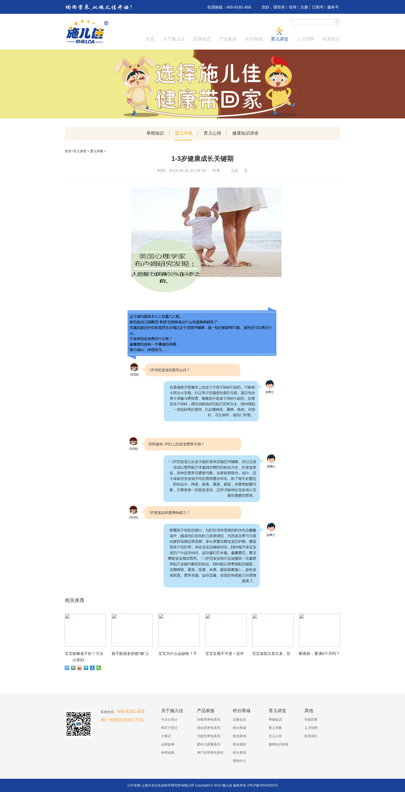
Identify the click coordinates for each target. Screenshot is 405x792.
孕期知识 (155, 133)
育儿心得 (212, 133)
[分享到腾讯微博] (86, 668)
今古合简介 (169, 720)
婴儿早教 (184, 133)
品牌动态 (202, 39)
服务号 (333, 7)
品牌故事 (167, 744)
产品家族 (228, 39)
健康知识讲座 (245, 133)
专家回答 (311, 720)
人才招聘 (305, 39)
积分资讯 (239, 753)
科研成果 (167, 753)
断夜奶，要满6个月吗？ (319, 653)
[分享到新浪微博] (79, 668)
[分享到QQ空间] (73, 668)
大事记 (166, 736)
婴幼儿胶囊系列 (208, 744)
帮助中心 (239, 761)
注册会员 (239, 720)
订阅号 (317, 7)
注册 (304, 7)
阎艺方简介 (169, 728)
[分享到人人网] (92, 668)
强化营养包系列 (208, 728)
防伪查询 (239, 736)
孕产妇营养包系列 (210, 753)
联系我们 (331, 39)
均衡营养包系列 (208, 720)
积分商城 (254, 39)
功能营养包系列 (208, 736)
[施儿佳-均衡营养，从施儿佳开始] (87, 43)
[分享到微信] (98, 668)
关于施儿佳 (174, 39)
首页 (150, 39)
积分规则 (239, 744)
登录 (292, 7)
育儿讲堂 (279, 39)
